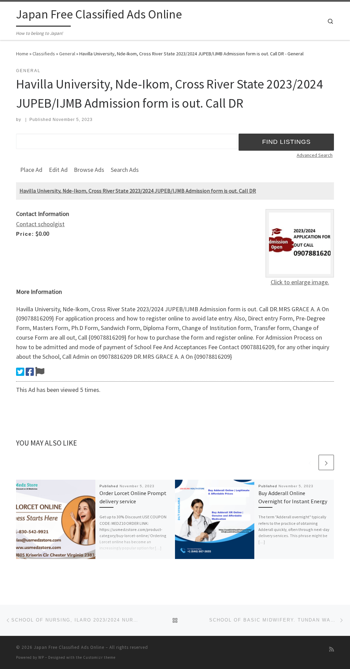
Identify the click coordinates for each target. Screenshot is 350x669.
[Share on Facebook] (30, 372)
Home (22, 54)
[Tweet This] (20, 372)
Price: (25, 234)
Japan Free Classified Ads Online (69, 647)
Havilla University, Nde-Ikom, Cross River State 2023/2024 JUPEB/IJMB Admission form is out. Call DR (137, 190)
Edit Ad (58, 170)
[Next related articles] (326, 462)
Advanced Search (315, 155)
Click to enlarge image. (300, 282)
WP (41, 657)
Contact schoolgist (40, 224)
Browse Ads (89, 170)
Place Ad (31, 170)
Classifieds (43, 54)
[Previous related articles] (310, 462)
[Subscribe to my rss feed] (331, 649)
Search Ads (125, 170)
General (67, 54)
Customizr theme (99, 657)
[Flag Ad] (39, 372)
